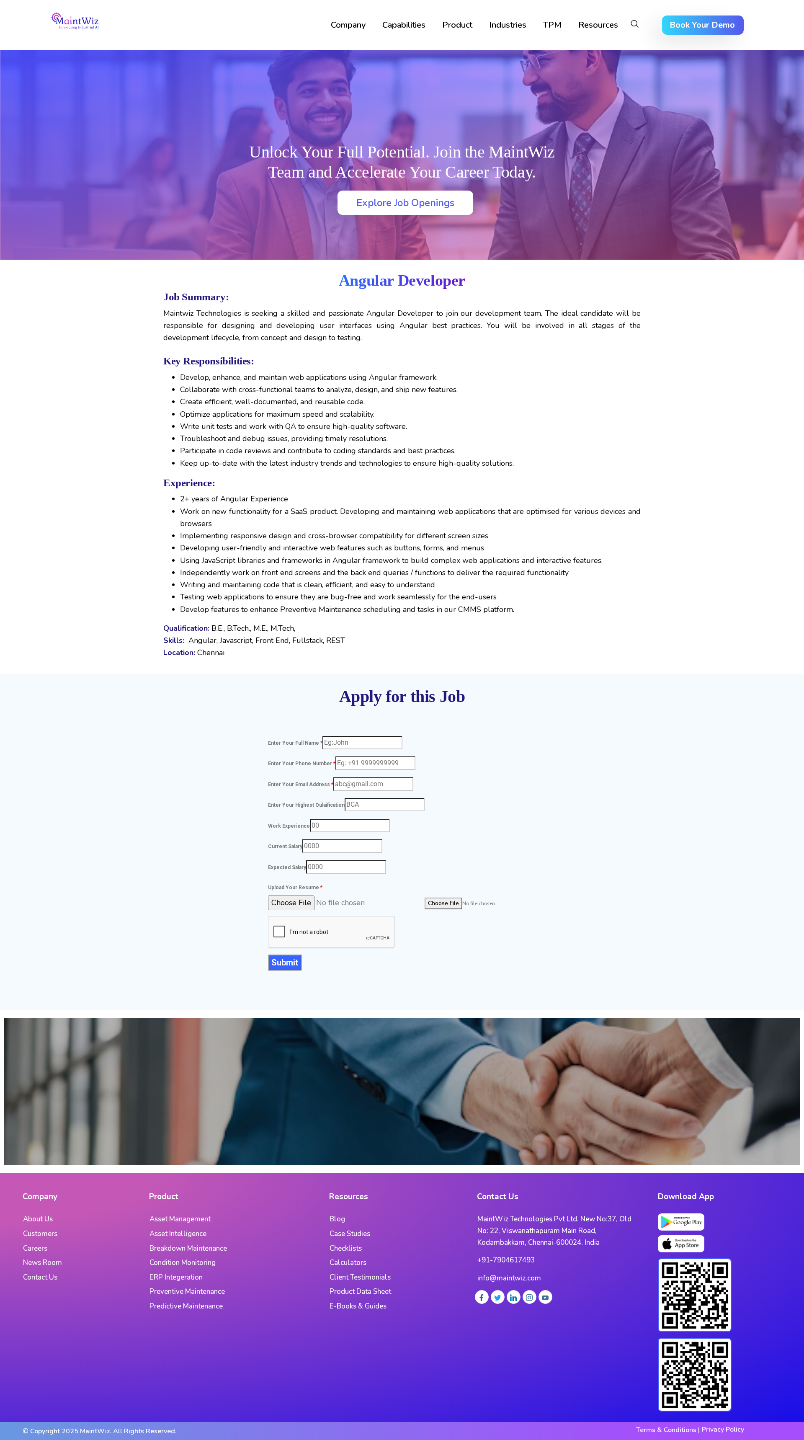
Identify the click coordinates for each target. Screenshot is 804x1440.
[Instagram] (529, 1297)
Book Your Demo (702, 25)
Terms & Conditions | (668, 1430)
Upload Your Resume (295, 887)
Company (348, 25)
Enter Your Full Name (295, 743)
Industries (507, 25)
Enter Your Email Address (300, 784)
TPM (552, 25)
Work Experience (289, 826)
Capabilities (403, 25)
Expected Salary (287, 867)
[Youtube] (545, 1297)
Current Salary (285, 846)
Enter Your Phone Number (301, 763)
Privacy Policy (723, 1429)
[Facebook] (482, 1297)
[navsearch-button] (635, 25)
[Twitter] (498, 1297)
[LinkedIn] (514, 1297)
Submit (284, 962)
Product (457, 25)
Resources (598, 25)
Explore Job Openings (405, 202)
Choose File (443, 903)
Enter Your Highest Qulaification (306, 805)
